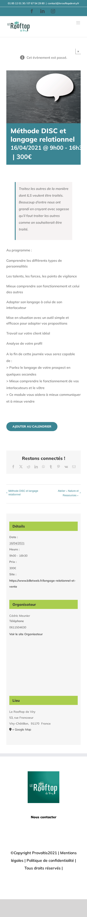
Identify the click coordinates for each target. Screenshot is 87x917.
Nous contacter (43, 817)
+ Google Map (21, 729)
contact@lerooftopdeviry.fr (63, 3)
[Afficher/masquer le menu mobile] (78, 23)
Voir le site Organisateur (26, 634)
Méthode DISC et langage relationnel (23, 492)
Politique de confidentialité (50, 860)
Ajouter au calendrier (31, 426)
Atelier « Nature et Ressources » (68, 493)
